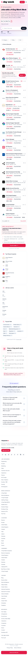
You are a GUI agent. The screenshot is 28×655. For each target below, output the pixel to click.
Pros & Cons (4, 616)
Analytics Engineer (10, 213)
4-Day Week (4, 493)
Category (5, 40)
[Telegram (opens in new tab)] (17, 454)
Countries (3, 625)
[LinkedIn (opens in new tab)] (5, 454)
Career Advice (4, 586)
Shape (7, 140)
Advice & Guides (4, 593)
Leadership (20, 331)
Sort (20, 40)
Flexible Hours (4, 504)
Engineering (3, 461)
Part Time (3, 513)
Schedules (3, 603)
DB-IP (17, 645)
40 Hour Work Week (5, 618)
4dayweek (5, 440)
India (2, 531)
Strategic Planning (7, 335)
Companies (3, 623)
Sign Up (22, 2)
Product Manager (10, 139)
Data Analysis (12, 333)
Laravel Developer (10, 204)
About (2, 627)
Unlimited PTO (4, 566)
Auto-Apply (3, 611)
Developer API (4, 632)
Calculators (3, 620)
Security (3, 484)
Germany (3, 536)
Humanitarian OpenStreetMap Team (13, 50)
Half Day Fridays (4, 499)
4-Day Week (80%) (5, 502)
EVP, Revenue (9, 146)
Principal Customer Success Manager (15, 81)
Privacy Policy (10, 647)
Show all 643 (23, 221)
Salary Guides (4, 584)
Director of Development (12, 90)
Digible (7, 99)
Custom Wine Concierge (12, 181)
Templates (3, 605)
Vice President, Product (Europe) (13, 132)
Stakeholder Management (14, 328)
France (2, 545)
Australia (3, 538)
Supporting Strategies (10, 155)
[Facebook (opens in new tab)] (14, 454)
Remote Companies (5, 553)
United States (4, 524)
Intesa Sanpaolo (9, 106)
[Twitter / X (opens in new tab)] (2, 454)
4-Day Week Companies (6, 550)
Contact (3, 630)
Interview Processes (5, 591)
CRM (5, 333)
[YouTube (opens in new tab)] (23, 454)
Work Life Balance (5, 582)
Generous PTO (4, 511)
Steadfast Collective (10, 197)
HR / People (3, 477)
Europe (2, 522)
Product (3, 463)
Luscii (7, 59)
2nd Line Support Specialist (12, 114)
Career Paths (4, 600)
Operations (3, 472)
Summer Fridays (4, 506)
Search (23, 28)
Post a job (3, 637)
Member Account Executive (12, 188)
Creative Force (9, 67)
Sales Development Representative (14, 153)
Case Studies (4, 596)
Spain (2, 540)
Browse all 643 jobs (14, 652)
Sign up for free (5, 450)
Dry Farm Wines (9, 182)
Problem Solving (17, 324)
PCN (7, 133)
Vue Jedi (8, 65)
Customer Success (5, 470)
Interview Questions (5, 589)
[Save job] (25, 49)
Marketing (3, 466)
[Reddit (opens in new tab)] (20, 454)
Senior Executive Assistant (12, 97)
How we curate (18, 339)
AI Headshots (4, 614)
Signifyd (7, 82)
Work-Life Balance (5, 495)
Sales (5, 331)
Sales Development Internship (13, 172)
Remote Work (4, 580)
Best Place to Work (5, 569)
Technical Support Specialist (12, 123)
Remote (3, 520)
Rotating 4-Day (4, 509)
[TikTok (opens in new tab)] (11, 454)
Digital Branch (9, 104)
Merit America (9, 91)
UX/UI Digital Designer (11, 195)
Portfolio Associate (10, 49)
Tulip (7, 148)
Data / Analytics (4, 479)
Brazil (2, 543)
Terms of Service (17, 647)
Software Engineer (10, 162)
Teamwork (16, 326)
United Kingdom (4, 527)
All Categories (4, 486)
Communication (7, 324)
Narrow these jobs (7, 44)
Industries (3, 598)
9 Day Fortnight (4, 571)
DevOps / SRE (4, 482)
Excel (5, 328)
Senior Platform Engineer (12, 58)
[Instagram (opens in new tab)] (8, 454)
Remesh (7, 164)
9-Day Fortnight (4, 497)
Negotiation (12, 331)
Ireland (2, 533)
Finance (3, 475)
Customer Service (7, 326)
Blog (2, 577)
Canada (3, 529)
